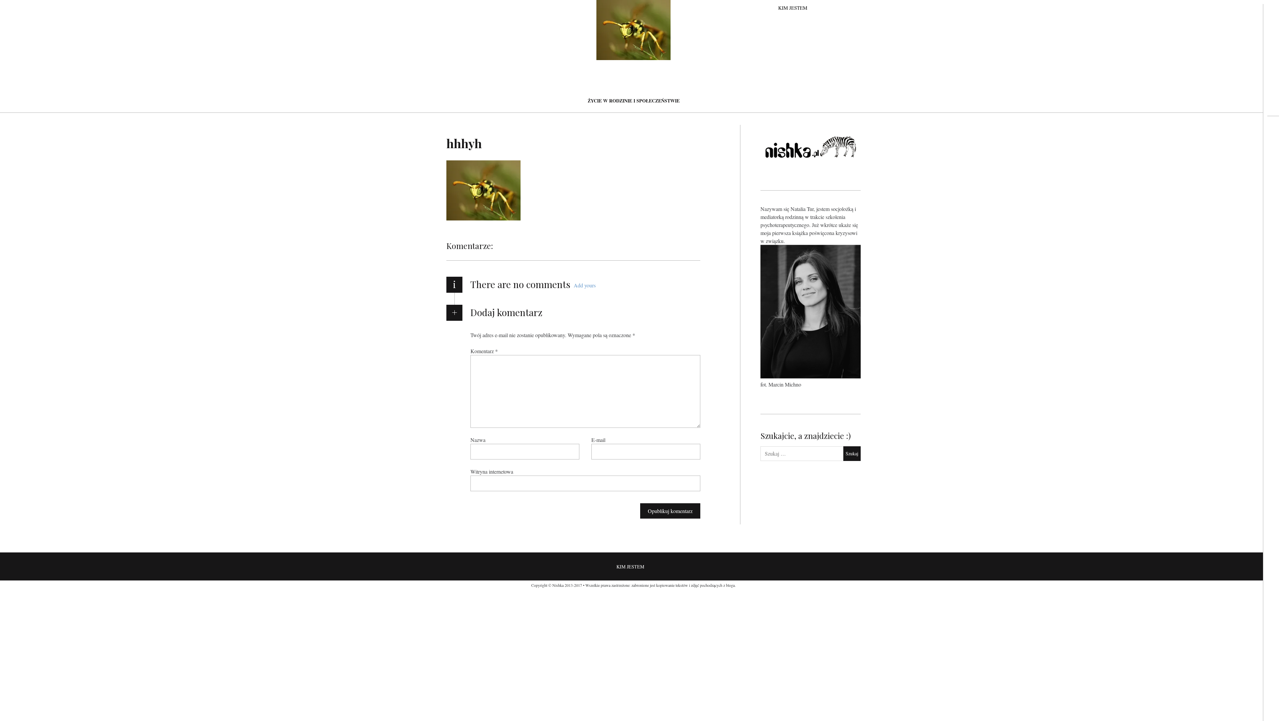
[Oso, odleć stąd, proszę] (1273, 142)
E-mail (598, 439)
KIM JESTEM (792, 7)
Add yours (585, 285)
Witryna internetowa (491, 471)
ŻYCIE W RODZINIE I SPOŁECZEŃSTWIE (634, 100)
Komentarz (484, 350)
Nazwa (477, 439)
